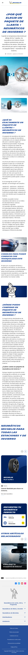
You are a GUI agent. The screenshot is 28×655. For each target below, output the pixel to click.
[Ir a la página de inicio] (15, 2)
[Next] (25, 451)
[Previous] (22, 451)
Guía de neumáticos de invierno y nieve (16, 578)
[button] (14, 517)
